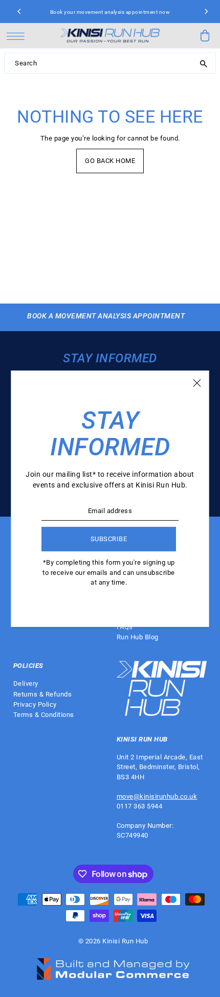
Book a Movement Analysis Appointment (106, 316)
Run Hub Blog (138, 637)
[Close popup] (197, 383)
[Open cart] (204, 35)
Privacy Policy (35, 704)
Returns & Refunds (42, 694)
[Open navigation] (18, 36)
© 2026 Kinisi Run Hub (113, 941)
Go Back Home (110, 161)
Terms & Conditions (43, 714)
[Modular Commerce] (113, 963)
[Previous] (19, 11)
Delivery (25, 683)
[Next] (205, 11)
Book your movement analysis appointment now (110, 12)
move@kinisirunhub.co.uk (157, 796)
